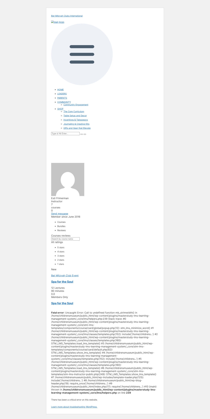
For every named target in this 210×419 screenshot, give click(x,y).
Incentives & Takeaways (75, 119)
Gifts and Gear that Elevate (77, 128)
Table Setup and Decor (75, 115)
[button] (105, 55)
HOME (60, 89)
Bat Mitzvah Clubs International (67, 15)
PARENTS (62, 98)
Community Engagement (75, 104)
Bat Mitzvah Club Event (65, 275)
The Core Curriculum (73, 111)
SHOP (60, 108)
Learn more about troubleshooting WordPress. (74, 406)
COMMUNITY (64, 102)
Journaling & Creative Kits (76, 124)
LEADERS (62, 93)
